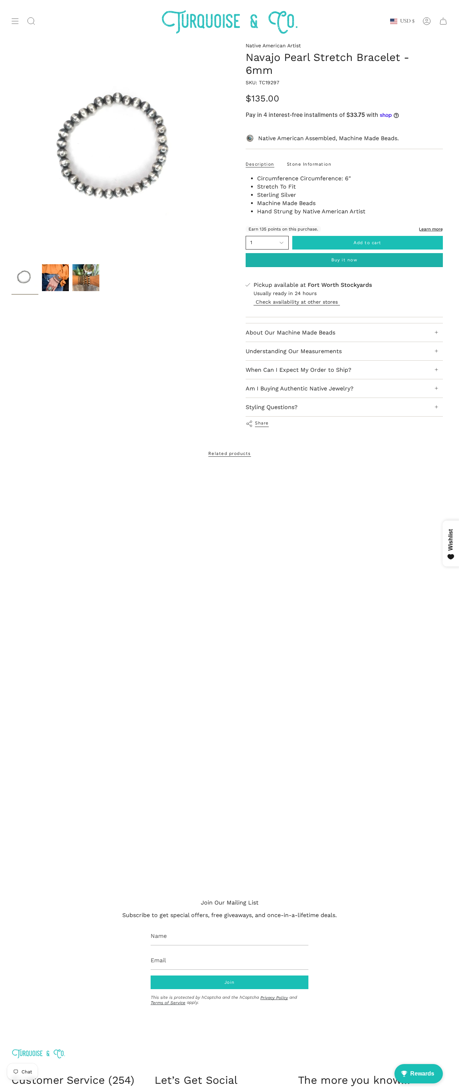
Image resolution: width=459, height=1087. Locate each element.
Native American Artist (273, 45)
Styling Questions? (272, 407)
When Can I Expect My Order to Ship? (298, 369)
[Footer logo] (38, 1053)
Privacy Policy (274, 997)
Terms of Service (168, 1002)
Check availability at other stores (297, 302)
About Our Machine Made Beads (290, 332)
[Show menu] (15, 21)
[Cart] (443, 21)
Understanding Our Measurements (294, 351)
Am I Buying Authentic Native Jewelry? (300, 388)
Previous (11, 151)
